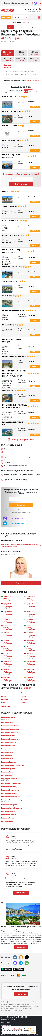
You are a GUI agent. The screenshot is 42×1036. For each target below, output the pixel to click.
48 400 (34, 262)
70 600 (34, 401)
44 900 (34, 231)
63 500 (34, 366)
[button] (36, 91)
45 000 (34, 245)
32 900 (34, 107)
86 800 (34, 418)
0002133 (35, 1034)
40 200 (34, 202)
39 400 (34, 167)
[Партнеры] (19, 975)
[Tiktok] (27, 957)
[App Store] (18, 969)
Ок (33, 1030)
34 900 (34, 136)
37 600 (34, 150)
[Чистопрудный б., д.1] (40, 9)
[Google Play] (6, 969)
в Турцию (25, 688)
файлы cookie (16, 1029)
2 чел (30, 91)
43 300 (34, 216)
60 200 (34, 352)
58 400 (34, 335)
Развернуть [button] (18, 849)
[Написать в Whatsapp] (27, 963)
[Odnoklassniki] (21, 957)
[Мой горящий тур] (7, 10)
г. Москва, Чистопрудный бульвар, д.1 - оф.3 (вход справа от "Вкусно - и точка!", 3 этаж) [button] (19, 546)
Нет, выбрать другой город (25, 27)
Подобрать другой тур (7, 66)
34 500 (34, 121)
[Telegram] (21, 963)
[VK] (15, 957)
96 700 (34, 435)
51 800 (34, 320)
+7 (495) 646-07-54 (30, 9)
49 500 (34, 291)
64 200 (34, 386)
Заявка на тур (6, 17)
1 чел (26, 91)
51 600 (34, 306)
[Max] (35, 3)
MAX (31, 3)
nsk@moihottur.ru (6, 1026)
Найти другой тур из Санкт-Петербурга (21, 74)
